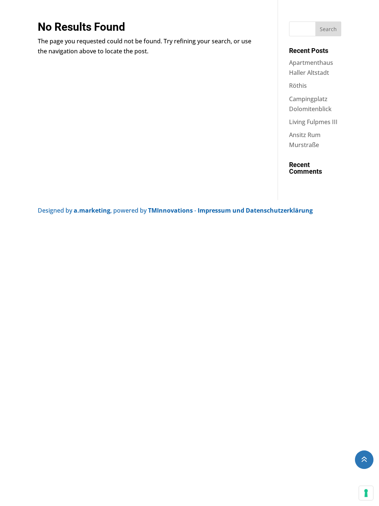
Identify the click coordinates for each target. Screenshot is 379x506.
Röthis (298, 85)
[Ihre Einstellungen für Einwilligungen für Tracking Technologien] (366, 493)
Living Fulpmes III (313, 122)
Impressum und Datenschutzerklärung (255, 210)
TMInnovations (171, 210)
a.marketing (92, 210)
